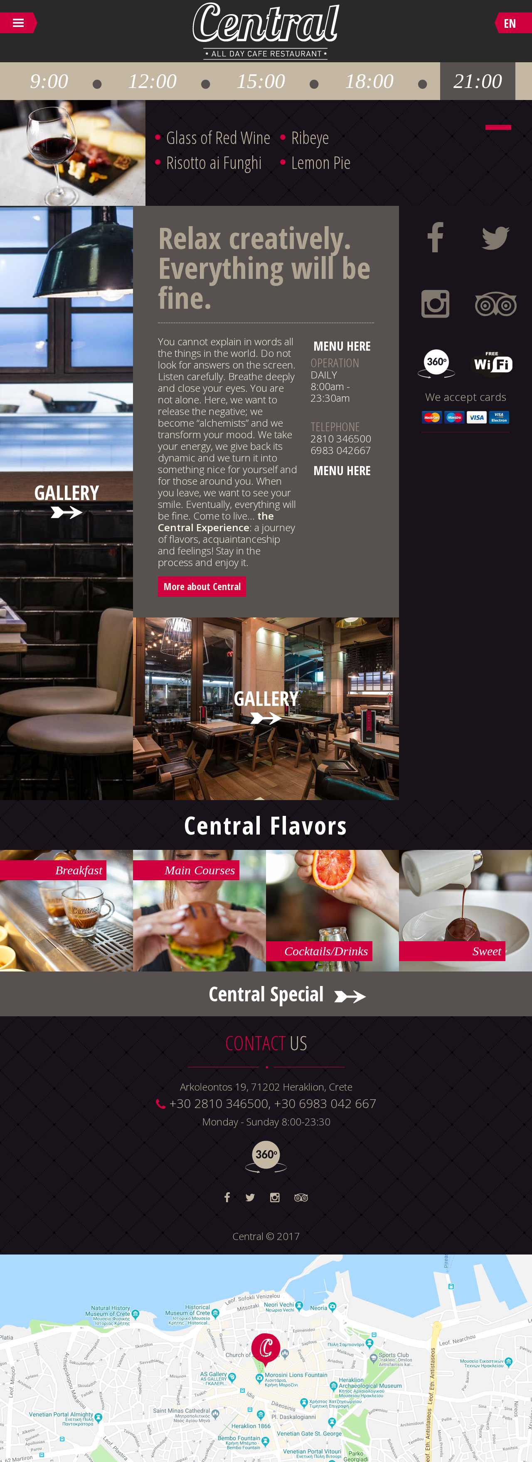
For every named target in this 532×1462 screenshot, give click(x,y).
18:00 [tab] (369, 81)
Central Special (266, 994)
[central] (498, 127)
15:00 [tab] (260, 81)
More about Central (202, 586)
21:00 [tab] (477, 81)
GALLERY (66, 496)
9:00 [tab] (49, 81)
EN (510, 23)
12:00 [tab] (152, 81)
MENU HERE (342, 345)
